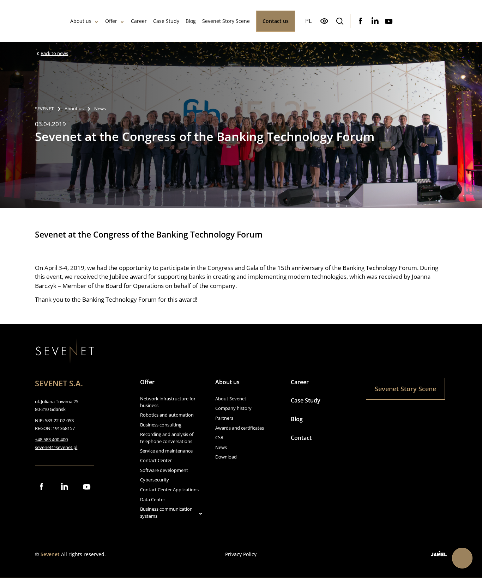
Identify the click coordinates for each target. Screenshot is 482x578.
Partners (224, 418)
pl (308, 21)
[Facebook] (360, 21)
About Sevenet (230, 398)
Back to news (54, 53)
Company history (233, 408)
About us (80, 21)
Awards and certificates (239, 428)
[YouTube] (389, 21)
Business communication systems (166, 512)
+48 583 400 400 (51, 439)
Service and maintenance (166, 451)
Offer (111, 21)
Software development (164, 470)
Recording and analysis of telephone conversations (166, 437)
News (221, 447)
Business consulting (160, 425)
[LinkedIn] (374, 21)
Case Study (166, 21)
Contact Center (156, 460)
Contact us (276, 21)
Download (226, 457)
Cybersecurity (154, 479)
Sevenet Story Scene (226, 21)
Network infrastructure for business (167, 402)
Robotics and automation (167, 415)
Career (139, 21)
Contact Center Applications (169, 489)
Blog (191, 21)
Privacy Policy (241, 554)
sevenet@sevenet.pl (56, 447)
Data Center (152, 499)
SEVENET (44, 109)
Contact (301, 438)
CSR (219, 437)
